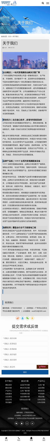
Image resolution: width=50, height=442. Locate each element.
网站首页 (8, 385)
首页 (9, 36)
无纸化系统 (41, 399)
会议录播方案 (25, 397)
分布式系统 (41, 402)
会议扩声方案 (25, 385)
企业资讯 (8, 397)
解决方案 (8, 388)
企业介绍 (8, 399)
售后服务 (8, 402)
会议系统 (41, 388)
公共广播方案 (25, 391)
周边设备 (41, 397)
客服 (31, 440)
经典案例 (8, 394)
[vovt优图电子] (9, 3)
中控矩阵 (41, 394)
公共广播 (41, 385)
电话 (18, 440)
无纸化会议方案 (24, 399)
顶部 (43, 440)
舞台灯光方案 (25, 388)
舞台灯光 (41, 391)
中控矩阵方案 (25, 394)
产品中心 (8, 391)
